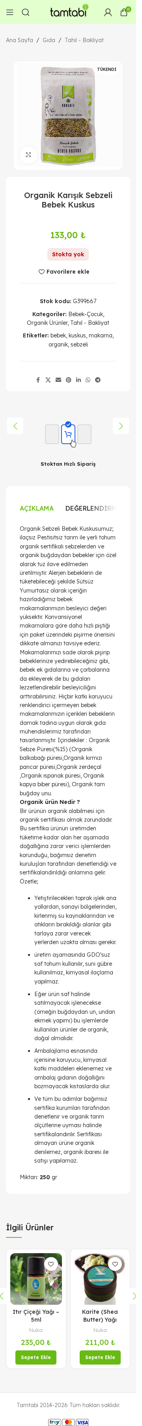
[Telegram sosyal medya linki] (98, 380)
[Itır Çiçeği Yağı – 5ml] (36, 1279)
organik (58, 344)
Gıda (49, 40)
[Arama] (26, 12)
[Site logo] (68, 11)
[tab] (37, 508)
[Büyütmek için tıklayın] (28, 155)
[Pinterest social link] (69, 380)
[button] (15, 426)
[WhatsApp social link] (88, 380)
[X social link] (48, 380)
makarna (100, 335)
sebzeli (79, 344)
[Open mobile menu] (10, 12)
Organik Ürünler (47, 322)
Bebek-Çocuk (85, 314)
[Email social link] (58, 380)
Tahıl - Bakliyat (84, 40)
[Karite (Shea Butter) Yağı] (100, 1279)
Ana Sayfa (19, 40)
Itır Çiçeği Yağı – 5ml (36, 1315)
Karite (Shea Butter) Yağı (100, 1315)
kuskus (77, 335)
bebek (58, 335)
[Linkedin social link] (78, 380)
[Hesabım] (108, 12)
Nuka (36, 1330)
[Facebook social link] (38, 380)
